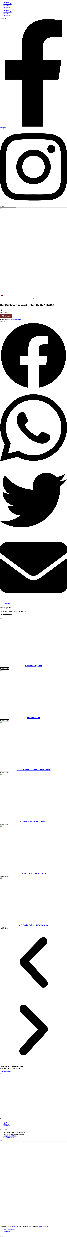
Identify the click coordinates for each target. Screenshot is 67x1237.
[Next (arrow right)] (2, 1236)
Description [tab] (7, 604)
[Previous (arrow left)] (0, 1236)
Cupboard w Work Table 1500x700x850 (34, 769)
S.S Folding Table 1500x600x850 (33, 925)
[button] (4, 312)
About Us (6, 2)
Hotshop (13, 1227)
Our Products (7, 4)
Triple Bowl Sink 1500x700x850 (33, 821)
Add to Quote (6, 316)
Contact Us (6, 7)
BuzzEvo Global (43, 1227)
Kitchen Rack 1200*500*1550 (33, 873)
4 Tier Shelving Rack (33, 666)
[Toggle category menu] (2, 295)
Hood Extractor (33, 717)
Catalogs (6, 5)
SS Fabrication (16, 319)
